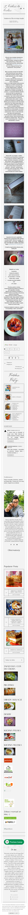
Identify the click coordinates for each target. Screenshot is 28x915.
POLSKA (12, 349)
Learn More (11, 913)
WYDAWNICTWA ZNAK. (16, 58)
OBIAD (7, 349)
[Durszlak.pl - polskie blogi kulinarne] (8, 829)
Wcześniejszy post (18, 368)
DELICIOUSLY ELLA (16, 64)
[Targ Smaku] (7, 791)
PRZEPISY (17, 349)
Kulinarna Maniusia (12, 446)
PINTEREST (15, 899)
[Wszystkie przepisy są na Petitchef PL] (8, 762)
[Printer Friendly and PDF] (10, 345)
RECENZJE (7, 352)
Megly (8, 430)
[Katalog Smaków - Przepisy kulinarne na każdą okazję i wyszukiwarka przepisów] (8, 772)
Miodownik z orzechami (16, 649)
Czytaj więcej (16, 594)
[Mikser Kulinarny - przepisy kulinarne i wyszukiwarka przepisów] (9, 807)
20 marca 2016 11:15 (15, 430)
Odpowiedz (10, 441)
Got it (17, 913)
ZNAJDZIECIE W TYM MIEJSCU (15, 244)
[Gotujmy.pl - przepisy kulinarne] (10, 824)
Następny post (9, 364)
